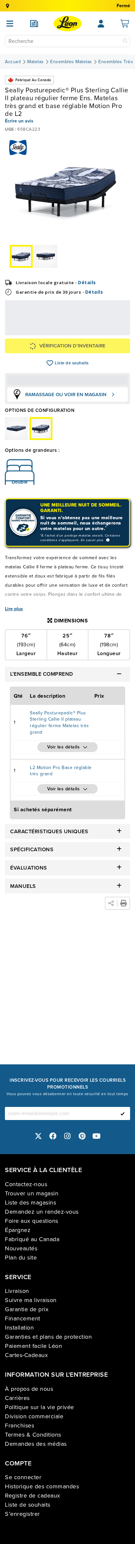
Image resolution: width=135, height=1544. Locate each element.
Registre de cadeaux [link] (32, 1495)
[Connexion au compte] (101, 23)
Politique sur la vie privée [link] (39, 1407)
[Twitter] (38, 1136)
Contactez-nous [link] (26, 1184)
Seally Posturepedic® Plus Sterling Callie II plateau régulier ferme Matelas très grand (59, 722)
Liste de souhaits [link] (27, 1504)
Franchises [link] (19, 1425)
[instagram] (67, 1136)
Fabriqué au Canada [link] (32, 1239)
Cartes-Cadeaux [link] (26, 1355)
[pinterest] (82, 1136)
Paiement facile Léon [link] (33, 1346)
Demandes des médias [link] (36, 1444)
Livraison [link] (17, 1291)
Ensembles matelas (71, 62)
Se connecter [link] (23, 1477)
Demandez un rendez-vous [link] (42, 1211)
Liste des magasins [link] (30, 1202)
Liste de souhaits (50, 363)
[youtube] (96, 1136)
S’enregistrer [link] (22, 1514)
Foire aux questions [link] (31, 1221)
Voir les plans (105, 333)
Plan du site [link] (21, 1257)
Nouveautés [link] (21, 1248)
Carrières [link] (17, 1398)
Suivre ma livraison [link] (31, 1300)
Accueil (13, 62)
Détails (87, 282)
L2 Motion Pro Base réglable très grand (61, 771)
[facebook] (53, 1136)
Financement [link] (22, 1318)
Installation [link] (19, 1327)
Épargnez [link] (17, 1230)
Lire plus (14, 609)
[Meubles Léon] (68, 23)
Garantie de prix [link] (26, 1309)
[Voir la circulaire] (34, 23)
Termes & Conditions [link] (33, 1434)
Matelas (35, 62)
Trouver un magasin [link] (31, 1193)
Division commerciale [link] (34, 1416)
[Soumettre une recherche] (125, 41)
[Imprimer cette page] (123, 903)
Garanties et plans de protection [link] (48, 1337)
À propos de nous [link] (29, 1389)
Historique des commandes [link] (42, 1486)
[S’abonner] (122, 1113)
